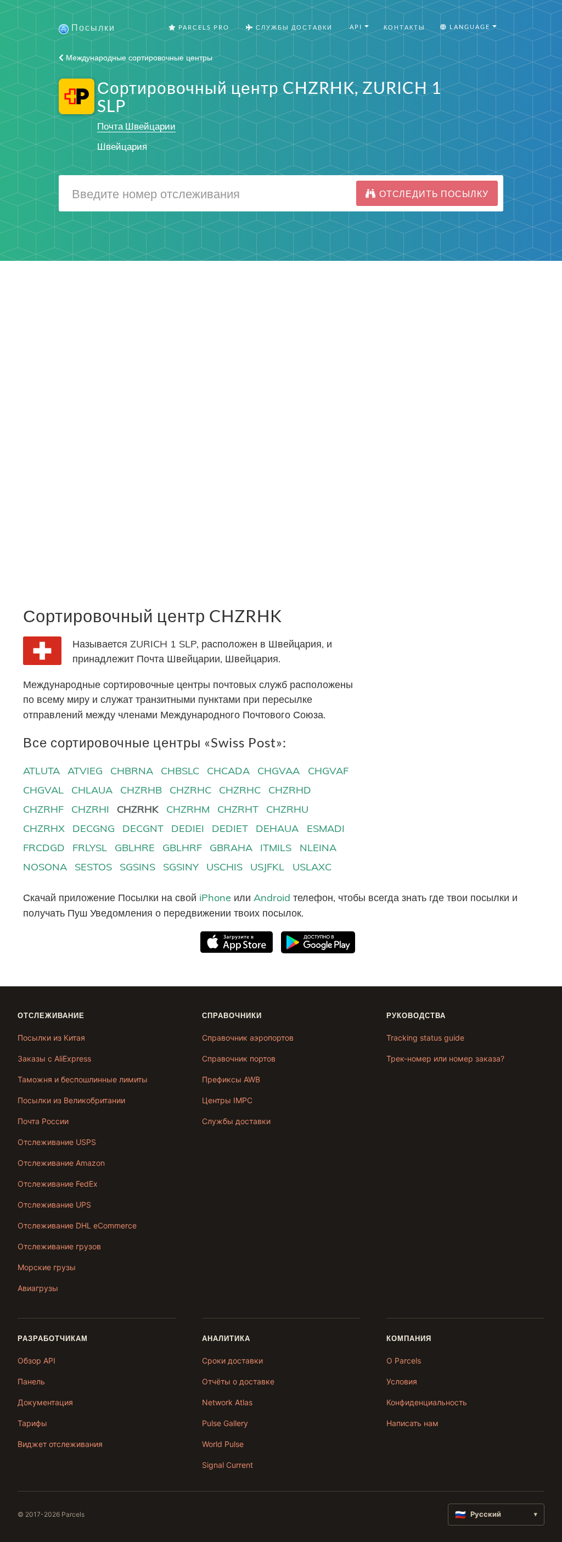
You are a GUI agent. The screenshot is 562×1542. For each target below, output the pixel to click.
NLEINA (318, 847)
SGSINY (181, 867)
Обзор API (36, 1360)
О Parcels (403, 1360)
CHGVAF (328, 770)
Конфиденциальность (426, 1402)
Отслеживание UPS (54, 1204)
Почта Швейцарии (136, 126)
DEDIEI (187, 828)
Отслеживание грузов (59, 1246)
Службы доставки (236, 1121)
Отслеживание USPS (57, 1142)
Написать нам (412, 1423)
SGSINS (137, 867)
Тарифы (32, 1423)
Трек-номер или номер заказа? (445, 1058)
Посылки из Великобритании (71, 1100)
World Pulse (223, 1444)
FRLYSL (89, 847)
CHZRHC (190, 790)
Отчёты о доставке (238, 1381)
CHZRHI (90, 809)
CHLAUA (92, 790)
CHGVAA (278, 770)
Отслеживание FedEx (58, 1183)
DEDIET (230, 828)
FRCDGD (44, 847)
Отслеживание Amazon (61, 1162)
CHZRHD (289, 790)
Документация (45, 1402)
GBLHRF (182, 847)
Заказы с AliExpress (54, 1058)
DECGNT (143, 828)
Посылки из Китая (51, 1037)
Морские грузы (47, 1267)
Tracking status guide (425, 1037)
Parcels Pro (202, 27)
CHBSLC (180, 770)
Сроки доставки (232, 1360)
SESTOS (93, 867)
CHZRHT (237, 809)
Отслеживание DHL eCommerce (77, 1225)
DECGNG (93, 828)
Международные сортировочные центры (138, 58)
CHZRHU (287, 809)
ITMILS (275, 847)
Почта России (43, 1121)
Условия (401, 1381)
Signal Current (227, 1465)
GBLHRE (135, 847)
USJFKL (267, 867)
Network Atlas (227, 1402)
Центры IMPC (227, 1100)
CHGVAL (43, 790)
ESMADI (326, 828)
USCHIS (224, 867)
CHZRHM (188, 809)
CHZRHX (44, 828)
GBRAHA (231, 847)
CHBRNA (131, 770)
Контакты (404, 27)
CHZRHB (141, 790)
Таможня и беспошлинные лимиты (83, 1079)
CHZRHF (43, 809)
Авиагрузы (38, 1288)
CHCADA (228, 770)
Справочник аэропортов (248, 1037)
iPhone (215, 897)
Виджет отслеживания (60, 1444)
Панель (31, 1381)
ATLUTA (41, 770)
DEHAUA (277, 828)
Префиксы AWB (231, 1079)
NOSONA (45, 867)
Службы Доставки (293, 27)
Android (272, 897)
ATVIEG (85, 770)
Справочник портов (239, 1058)
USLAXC (312, 867)
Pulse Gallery (225, 1423)
